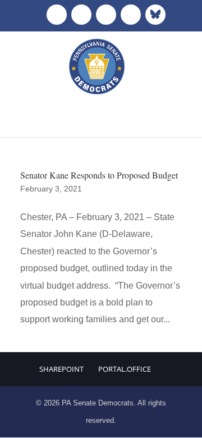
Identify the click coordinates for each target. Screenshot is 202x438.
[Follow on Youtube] (131, 14)
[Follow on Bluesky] (155, 14)
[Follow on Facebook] (57, 14)
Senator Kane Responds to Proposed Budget (99, 175)
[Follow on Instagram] (106, 14)
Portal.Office (124, 369)
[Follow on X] (81, 14)
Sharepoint (61, 369)
